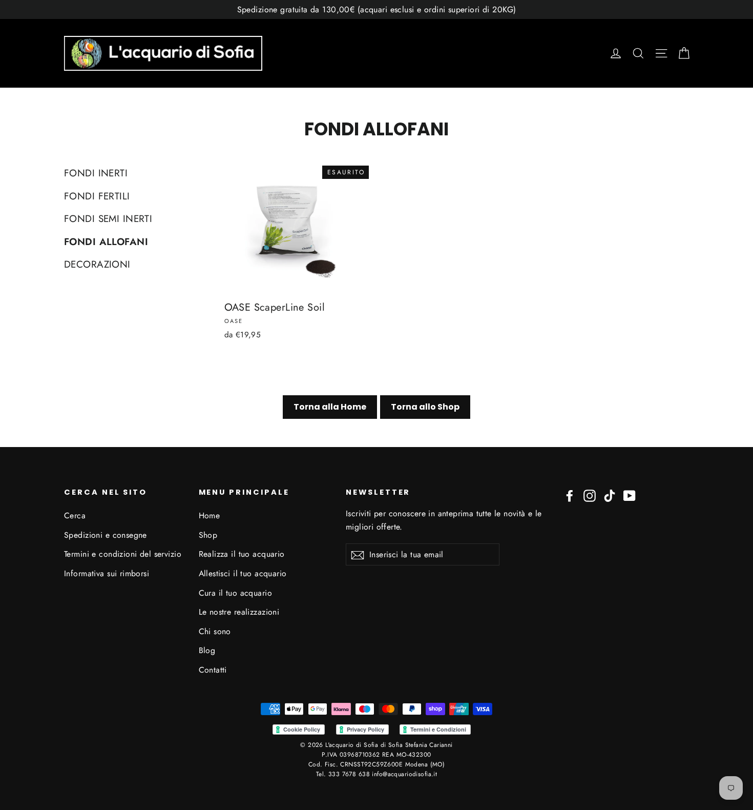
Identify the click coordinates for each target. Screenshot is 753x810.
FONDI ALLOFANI (106, 242)
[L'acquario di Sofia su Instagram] (589, 495)
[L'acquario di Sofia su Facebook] (569, 495)
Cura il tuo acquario (236, 593)
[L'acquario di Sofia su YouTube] (629, 495)
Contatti (213, 670)
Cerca (75, 515)
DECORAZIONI (97, 264)
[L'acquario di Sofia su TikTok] (609, 495)
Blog (207, 650)
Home (209, 515)
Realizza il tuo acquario (242, 554)
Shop (208, 535)
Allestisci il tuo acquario (243, 573)
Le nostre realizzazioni (239, 612)
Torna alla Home (330, 407)
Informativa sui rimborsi (106, 573)
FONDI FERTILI (97, 196)
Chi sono (215, 631)
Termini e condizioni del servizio (122, 554)
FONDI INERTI (96, 173)
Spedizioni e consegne (105, 535)
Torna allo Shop (425, 407)
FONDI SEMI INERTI (108, 219)
